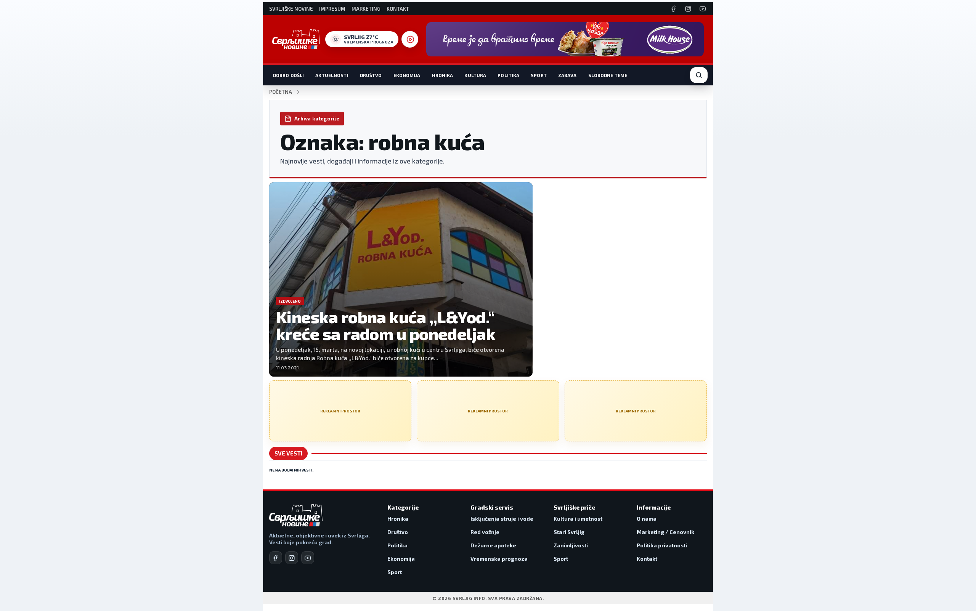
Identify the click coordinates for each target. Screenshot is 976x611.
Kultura (475, 75)
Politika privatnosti (662, 545)
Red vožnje (484, 532)
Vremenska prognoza (499, 558)
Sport (539, 75)
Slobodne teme (608, 75)
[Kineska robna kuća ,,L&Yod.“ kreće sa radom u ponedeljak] (401, 279)
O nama (647, 518)
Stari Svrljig (569, 532)
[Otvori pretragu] (699, 75)
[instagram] (291, 557)
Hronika (442, 75)
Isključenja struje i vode (501, 518)
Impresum (332, 8)
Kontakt (398, 8)
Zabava (567, 75)
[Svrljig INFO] (296, 39)
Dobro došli (288, 75)
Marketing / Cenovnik (665, 532)
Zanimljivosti (571, 545)
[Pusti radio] (409, 39)
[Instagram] (688, 9)
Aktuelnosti (331, 75)
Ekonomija (407, 75)
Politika (508, 75)
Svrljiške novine (291, 8)
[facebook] (275, 557)
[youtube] (307, 557)
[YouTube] (702, 9)
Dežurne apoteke (493, 545)
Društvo (371, 75)
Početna (280, 92)
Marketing (366, 8)
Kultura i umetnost (578, 518)
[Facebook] (673, 9)
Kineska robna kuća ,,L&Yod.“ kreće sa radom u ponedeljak (385, 325)
